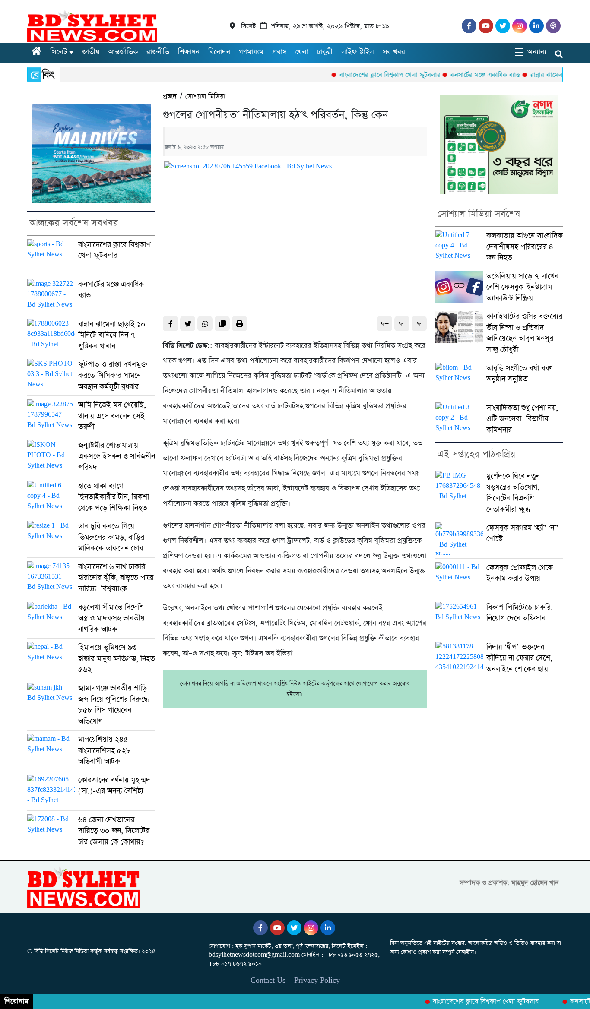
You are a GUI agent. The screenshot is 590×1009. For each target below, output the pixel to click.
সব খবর (394, 52)
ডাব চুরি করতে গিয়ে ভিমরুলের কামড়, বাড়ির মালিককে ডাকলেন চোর (111, 537)
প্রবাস (279, 52)
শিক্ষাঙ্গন (189, 52)
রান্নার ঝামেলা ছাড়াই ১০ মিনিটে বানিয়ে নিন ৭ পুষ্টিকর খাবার (112, 335)
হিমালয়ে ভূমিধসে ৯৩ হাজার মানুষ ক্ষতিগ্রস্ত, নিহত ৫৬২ (116, 658)
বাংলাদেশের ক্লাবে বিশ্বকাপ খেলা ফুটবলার (370, 74)
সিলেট (58, 52)
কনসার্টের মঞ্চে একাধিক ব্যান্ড (466, 74)
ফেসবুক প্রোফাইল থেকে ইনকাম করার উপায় (519, 573)
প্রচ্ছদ (170, 96)
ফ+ (385, 323)
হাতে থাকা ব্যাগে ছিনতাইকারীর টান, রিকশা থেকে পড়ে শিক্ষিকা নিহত (113, 497)
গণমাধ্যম (251, 52)
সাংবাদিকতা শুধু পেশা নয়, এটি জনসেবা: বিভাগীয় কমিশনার (522, 418)
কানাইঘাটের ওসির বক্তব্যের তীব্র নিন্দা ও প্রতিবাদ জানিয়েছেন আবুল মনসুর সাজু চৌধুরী (524, 333)
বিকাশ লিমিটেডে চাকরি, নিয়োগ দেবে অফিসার (519, 613)
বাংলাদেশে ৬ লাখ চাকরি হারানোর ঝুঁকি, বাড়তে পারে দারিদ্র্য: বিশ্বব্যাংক (115, 577)
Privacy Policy (317, 980)
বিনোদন (219, 52)
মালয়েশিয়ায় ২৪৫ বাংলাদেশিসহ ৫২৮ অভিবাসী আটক (104, 750)
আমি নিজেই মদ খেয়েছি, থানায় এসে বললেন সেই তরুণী (112, 415)
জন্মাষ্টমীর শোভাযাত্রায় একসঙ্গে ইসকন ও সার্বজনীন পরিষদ (116, 456)
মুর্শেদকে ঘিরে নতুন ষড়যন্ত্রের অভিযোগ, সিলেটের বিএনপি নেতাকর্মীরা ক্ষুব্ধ (513, 493)
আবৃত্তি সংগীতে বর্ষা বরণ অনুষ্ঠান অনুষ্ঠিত (519, 374)
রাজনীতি (157, 52)
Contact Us (268, 980)
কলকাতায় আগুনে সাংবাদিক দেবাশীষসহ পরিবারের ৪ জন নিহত (524, 246)
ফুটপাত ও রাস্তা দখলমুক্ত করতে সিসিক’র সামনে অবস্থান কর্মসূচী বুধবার (113, 375)
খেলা (301, 52)
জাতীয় (90, 52)
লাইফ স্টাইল (357, 52)
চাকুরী (325, 52)
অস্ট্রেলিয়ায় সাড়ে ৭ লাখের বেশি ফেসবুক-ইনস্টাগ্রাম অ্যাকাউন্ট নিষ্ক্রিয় (522, 287)
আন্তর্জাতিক (123, 52)
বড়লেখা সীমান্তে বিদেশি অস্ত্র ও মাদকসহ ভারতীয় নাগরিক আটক (111, 618)
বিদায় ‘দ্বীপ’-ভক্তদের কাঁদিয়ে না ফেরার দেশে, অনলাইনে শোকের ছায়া (519, 658)
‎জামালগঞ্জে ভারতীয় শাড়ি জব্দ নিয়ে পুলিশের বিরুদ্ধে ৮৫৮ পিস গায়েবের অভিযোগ (113, 705)
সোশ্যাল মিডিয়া (205, 96)
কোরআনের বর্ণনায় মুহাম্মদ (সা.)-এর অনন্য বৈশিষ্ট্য (114, 786)
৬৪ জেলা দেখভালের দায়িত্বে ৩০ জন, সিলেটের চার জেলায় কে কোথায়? (113, 830)
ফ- (402, 323)
